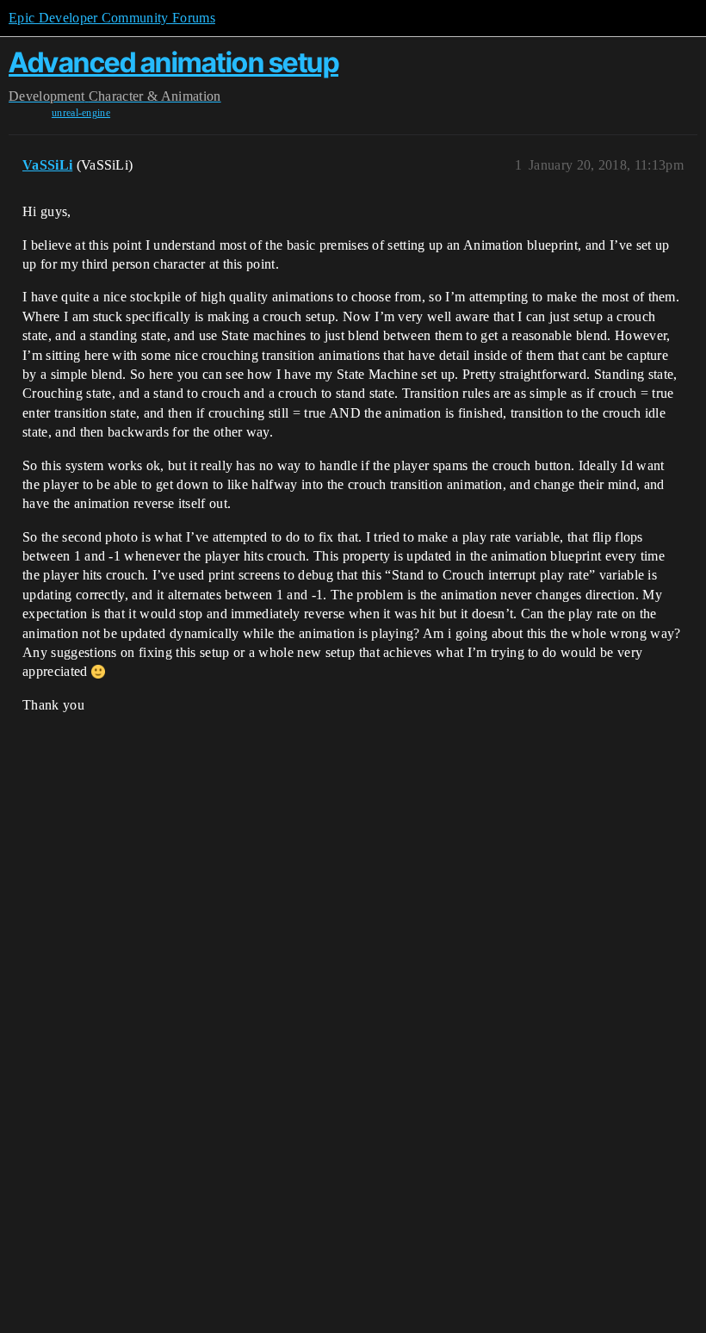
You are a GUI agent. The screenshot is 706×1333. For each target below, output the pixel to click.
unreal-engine (81, 113)
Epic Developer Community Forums (112, 17)
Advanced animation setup (173, 62)
